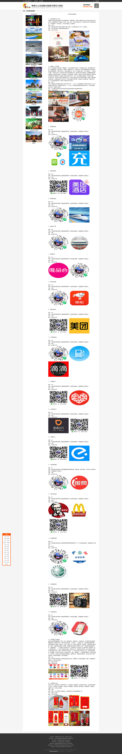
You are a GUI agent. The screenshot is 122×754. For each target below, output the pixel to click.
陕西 (8, 546)
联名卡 (8, 562)
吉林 (8, 540)
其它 (5, 562)
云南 (8, 552)
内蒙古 (8, 542)
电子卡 (6, 564)
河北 (8, 544)
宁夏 (5, 548)
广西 (5, 554)
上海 (5, 560)
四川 (5, 550)
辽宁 (5, 540)
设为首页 (36, 1)
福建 (8, 538)
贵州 (5, 552)
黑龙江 (4, 542)
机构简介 (97, 1)
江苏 (8, 536)
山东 (5, 536)
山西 (5, 546)
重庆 (8, 550)
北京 (5, 544)
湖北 (5, 558)
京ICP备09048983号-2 (53, 751)
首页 (24, 11)
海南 (8, 554)
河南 (8, 558)
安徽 (5, 538)
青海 (8, 548)
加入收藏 (41, 1)
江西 (5, 556)
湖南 (8, 556)
